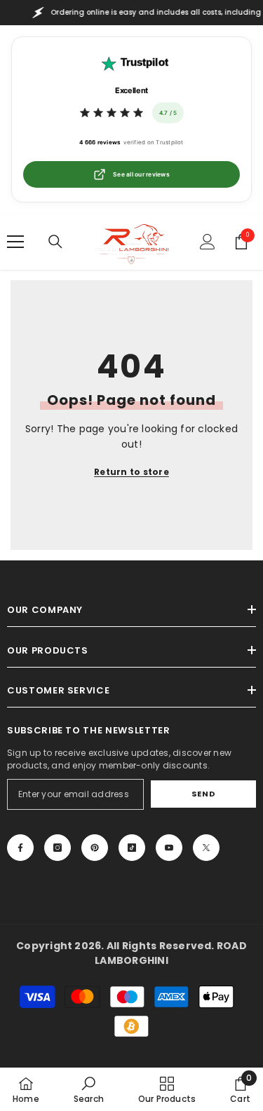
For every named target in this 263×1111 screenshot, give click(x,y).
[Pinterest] (94, 847)
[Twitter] (206, 847)
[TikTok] (132, 847)
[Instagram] (57, 847)
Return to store (131, 472)
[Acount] (207, 241)
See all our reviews (141, 174)
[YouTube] (169, 847)
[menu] (15, 241)
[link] (88, 1089)
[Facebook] (20, 847)
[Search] (55, 241)
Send (203, 793)
